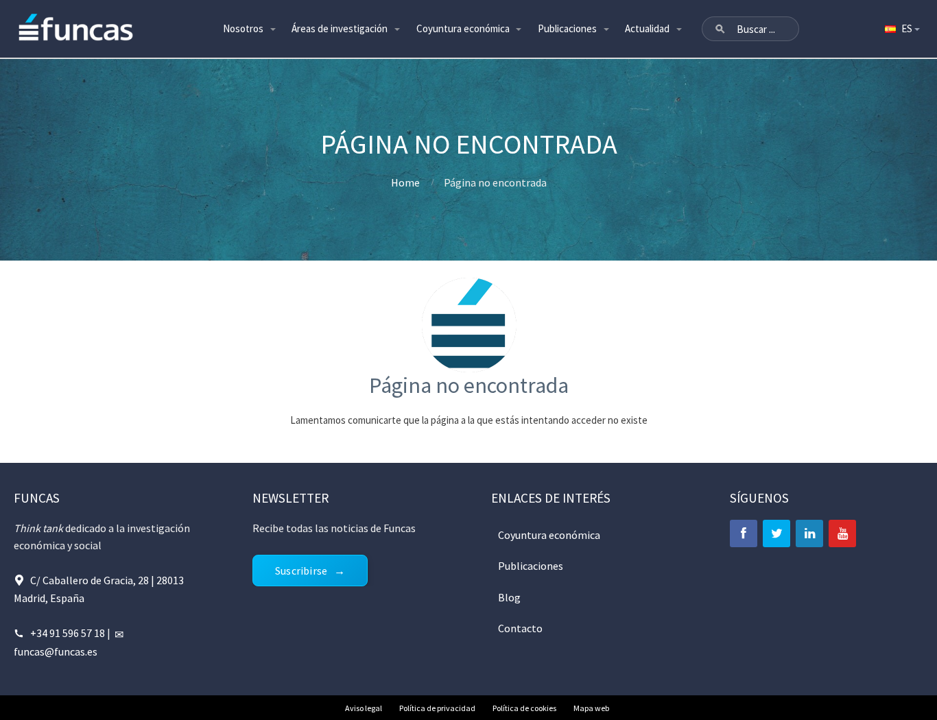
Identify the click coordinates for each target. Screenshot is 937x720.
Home (405, 182)
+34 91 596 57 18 (67, 633)
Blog (509, 597)
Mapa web (591, 708)
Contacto (520, 628)
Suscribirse (301, 570)
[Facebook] (743, 533)
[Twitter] (776, 533)
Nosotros (243, 28)
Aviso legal (363, 708)
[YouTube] (842, 533)
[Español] (901, 28)
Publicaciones (567, 28)
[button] (720, 29)
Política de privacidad (437, 708)
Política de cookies (524, 708)
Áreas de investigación (340, 28)
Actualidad (647, 28)
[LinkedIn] (809, 533)
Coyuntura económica (463, 28)
